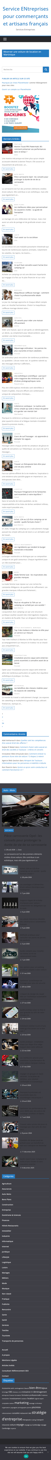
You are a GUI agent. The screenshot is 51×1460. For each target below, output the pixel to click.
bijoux (44, 1388)
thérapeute (27, 1420)
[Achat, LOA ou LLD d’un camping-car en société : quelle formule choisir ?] (10, 873)
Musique (5, 1288)
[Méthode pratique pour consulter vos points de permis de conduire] (10, 939)
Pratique (18, 144)
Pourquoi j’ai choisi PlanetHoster (15, 82)
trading (33, 1420)
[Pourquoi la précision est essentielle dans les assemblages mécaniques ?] (10, 1097)
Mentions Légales (9, 1360)
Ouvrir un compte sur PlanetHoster (16, 89)
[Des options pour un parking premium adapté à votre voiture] (10, 970)
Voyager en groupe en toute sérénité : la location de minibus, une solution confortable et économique (31, 1078)
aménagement (19, 1388)
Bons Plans (19, 204)
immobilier (5, 1398)
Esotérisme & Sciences (11, 1215)
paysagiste (14, 1407)
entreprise (5, 1395)
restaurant (24, 1413)
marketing (21, 1403)
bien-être (35, 1388)
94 (3, 723)
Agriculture (6, 1183)
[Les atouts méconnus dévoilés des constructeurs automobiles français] (10, 923)
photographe (22, 1407)
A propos (6, 1355)
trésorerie (5, 1425)
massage (32, 1403)
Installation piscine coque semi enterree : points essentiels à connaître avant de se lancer (31, 660)
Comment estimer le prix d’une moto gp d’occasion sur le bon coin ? (33, 1028)
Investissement (15, 1398)
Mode (16, 572)
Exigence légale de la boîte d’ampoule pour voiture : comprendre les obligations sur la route (33, 904)
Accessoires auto (8, 1388)
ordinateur (38, 1403)
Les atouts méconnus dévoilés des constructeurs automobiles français (33, 921)
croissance (25, 1392)
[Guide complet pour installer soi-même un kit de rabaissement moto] (10, 955)
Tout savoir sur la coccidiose (26, 237)
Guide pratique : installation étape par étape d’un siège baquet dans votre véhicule (31, 1044)
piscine (29, 1407)
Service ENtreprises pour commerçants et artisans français (25, 16)
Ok (26, 1456)
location (30, 1398)
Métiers (5, 1278)
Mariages (18, 290)
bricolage (5, 1392)
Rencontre (6, 1309)
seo (29, 1413)
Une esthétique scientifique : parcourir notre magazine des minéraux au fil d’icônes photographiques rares (30, 378)
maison (11, 1403)
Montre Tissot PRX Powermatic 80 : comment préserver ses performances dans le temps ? (30, 149)
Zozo (20, 850)
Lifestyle (18, 489)
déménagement (40, 1392)
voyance (13, 1428)
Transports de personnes (12, 1341)
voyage (20, 1424)
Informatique (20, 345)
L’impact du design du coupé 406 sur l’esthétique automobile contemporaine (33, 996)
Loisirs (17, 434)
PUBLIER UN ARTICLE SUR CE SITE (16, 78)
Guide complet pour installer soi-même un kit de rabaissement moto (32, 953)
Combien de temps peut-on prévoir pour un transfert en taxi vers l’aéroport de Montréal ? (33, 1144)
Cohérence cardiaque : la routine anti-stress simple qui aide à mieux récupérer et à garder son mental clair (31, 408)
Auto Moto (19, 174)
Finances (18, 600)
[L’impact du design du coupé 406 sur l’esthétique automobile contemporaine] (10, 998)
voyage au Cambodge (32, 1425)
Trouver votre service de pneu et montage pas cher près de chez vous (33, 1127)
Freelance (44, 1395)
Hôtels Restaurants (23, 545)
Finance (11, 1395)
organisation (6, 1407)
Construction (20, 655)
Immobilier (6, 1231)
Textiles (5, 1330)
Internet (5, 1246)
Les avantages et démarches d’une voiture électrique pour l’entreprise (32, 887)
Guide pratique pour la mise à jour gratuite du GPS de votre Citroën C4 (32, 1012)
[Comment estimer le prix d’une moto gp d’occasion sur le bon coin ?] (10, 1030)
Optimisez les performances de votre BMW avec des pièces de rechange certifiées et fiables (33, 1111)
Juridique (6, 1252)
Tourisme (18, 263)
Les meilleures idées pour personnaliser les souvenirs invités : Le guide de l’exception (31, 210)
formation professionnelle (31, 1395)
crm (19, 1392)
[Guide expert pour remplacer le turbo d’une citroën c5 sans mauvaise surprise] (10, 1163)
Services (18, 318)
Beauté (26, 1388)
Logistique (6, 1262)
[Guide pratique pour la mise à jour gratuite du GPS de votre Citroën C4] (10, 1014)
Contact (5, 1376)
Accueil (5, 1350)
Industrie (18, 373)
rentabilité (16, 1413)
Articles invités (8, 1365)
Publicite (5, 1304)
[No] (48, 1452)
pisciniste (36, 1407)
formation (18, 1395)
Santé (16, 235)
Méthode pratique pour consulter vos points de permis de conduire (33, 937)
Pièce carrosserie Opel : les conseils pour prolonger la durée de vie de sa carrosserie (31, 179)
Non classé (6, 1294)
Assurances (7, 1189)
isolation (24, 1398)
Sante (4, 1315)
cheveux (15, 1392)
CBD (10, 1392)
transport (40, 1420)
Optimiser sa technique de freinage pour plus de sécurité (32, 981)
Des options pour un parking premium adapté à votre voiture (33, 968)
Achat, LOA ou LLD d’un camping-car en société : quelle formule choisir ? (33, 871)
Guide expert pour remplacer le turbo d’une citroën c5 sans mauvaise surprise (33, 1161)
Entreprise (19, 686)
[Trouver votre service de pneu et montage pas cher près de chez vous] (10, 1128)
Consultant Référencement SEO (15, 1371)
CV (32, 1392)
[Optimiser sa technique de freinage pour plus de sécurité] (10, 984)
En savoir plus (8, 169)
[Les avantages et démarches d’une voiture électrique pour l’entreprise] (10, 889)
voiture (13, 1424)
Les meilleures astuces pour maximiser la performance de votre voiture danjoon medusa (32, 1060)
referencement (7, 1413)
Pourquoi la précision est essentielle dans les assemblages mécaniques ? (31, 1095)
